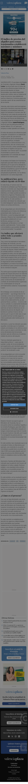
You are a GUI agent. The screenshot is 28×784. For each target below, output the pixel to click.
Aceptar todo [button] (14, 404)
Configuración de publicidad (19, 396)
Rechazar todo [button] (14, 408)
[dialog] (14, 391)
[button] (14, 412)
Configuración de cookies (14, 399)
